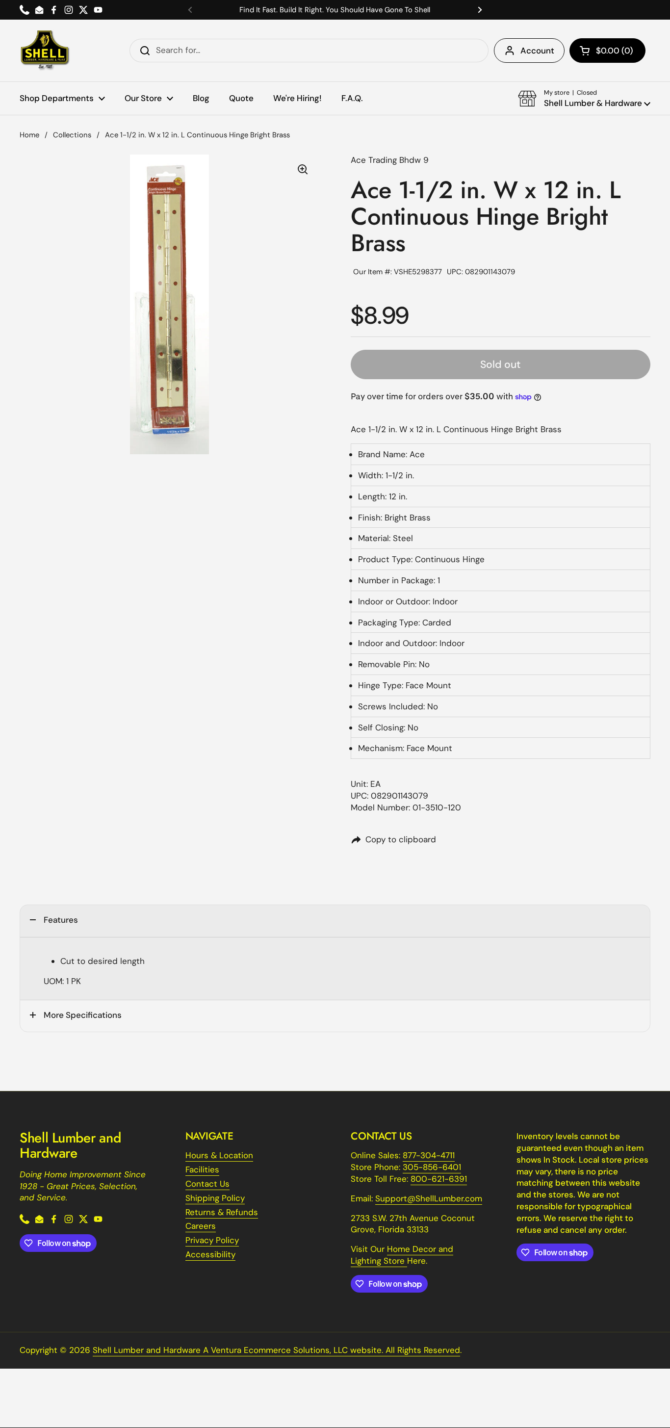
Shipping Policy (215, 1198)
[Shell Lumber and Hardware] (45, 50)
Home (29, 135)
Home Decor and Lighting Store (402, 1255)
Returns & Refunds (221, 1212)
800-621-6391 (439, 1178)
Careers (200, 1225)
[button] (607, 50)
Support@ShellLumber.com (428, 1198)
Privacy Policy (212, 1240)
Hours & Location (219, 1155)
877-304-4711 (429, 1155)
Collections (72, 135)
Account (537, 50)
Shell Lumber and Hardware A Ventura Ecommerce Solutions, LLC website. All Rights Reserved (276, 1350)
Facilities (202, 1169)
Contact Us (207, 1183)
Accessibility (210, 1254)
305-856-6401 (432, 1167)
